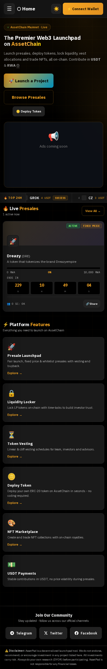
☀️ (56, 9)
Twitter (56, 633)
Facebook (89, 633)
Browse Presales (29, 97)
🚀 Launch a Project (29, 80)
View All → (93, 211)
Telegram (24, 633)
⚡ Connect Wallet (83, 9)
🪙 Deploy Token (28, 111)
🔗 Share (92, 304)
